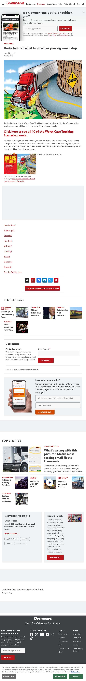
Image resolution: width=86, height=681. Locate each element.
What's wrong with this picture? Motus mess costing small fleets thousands (60, 456)
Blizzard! (7, 267)
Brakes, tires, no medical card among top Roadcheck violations (7, 499)
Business (9, 43)
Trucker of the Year (63, 478)
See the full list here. (13, 272)
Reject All (75, 676)
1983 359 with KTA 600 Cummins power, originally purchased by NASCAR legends (35, 484)
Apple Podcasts (11, 539)
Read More (55, 557)
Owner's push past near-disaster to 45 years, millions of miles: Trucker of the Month (63, 484)
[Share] (39, 280)
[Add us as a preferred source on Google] (33, 280)
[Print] (27, 280)
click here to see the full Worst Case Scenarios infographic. (19, 180)
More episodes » (11, 534)
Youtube (25, 539)
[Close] (82, 667)
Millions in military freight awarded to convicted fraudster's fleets (7, 483)
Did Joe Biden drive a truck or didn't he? (36, 313)
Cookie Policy (75, 672)
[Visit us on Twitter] (37, 634)
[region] (43, 672)
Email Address (44, 349)
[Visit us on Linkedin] (42, 634)
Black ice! (8, 261)
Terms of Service (64, 35)
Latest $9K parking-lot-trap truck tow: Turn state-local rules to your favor (19, 527)
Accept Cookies (60, 676)
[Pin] (56, 280)
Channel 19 (35, 307)
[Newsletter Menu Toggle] (83, 3)
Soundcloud (20, 543)
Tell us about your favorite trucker (9, 327)
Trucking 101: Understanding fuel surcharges (7, 314)
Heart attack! (10, 225)
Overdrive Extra (51, 446)
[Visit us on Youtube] (47, 634)
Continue (46, 360)
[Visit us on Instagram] (52, 634)
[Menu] (3, 3)
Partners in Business (6, 308)
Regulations (7, 477)
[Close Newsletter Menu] (83, 12)
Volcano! (8, 246)
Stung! (7, 256)
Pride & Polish (33, 478)
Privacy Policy (52, 35)
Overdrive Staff (10, 53)
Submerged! (9, 230)
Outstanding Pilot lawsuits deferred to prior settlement (62, 313)
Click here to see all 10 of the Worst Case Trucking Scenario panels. (39, 133)
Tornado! (8, 235)
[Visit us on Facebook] (31, 634)
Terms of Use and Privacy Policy (57, 33)
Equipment (6, 493)
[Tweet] (50, 280)
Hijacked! (8, 240)
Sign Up (8, 657)
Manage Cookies (8, 676)
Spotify (9, 543)
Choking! (8, 251)
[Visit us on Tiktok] (31, 638)
